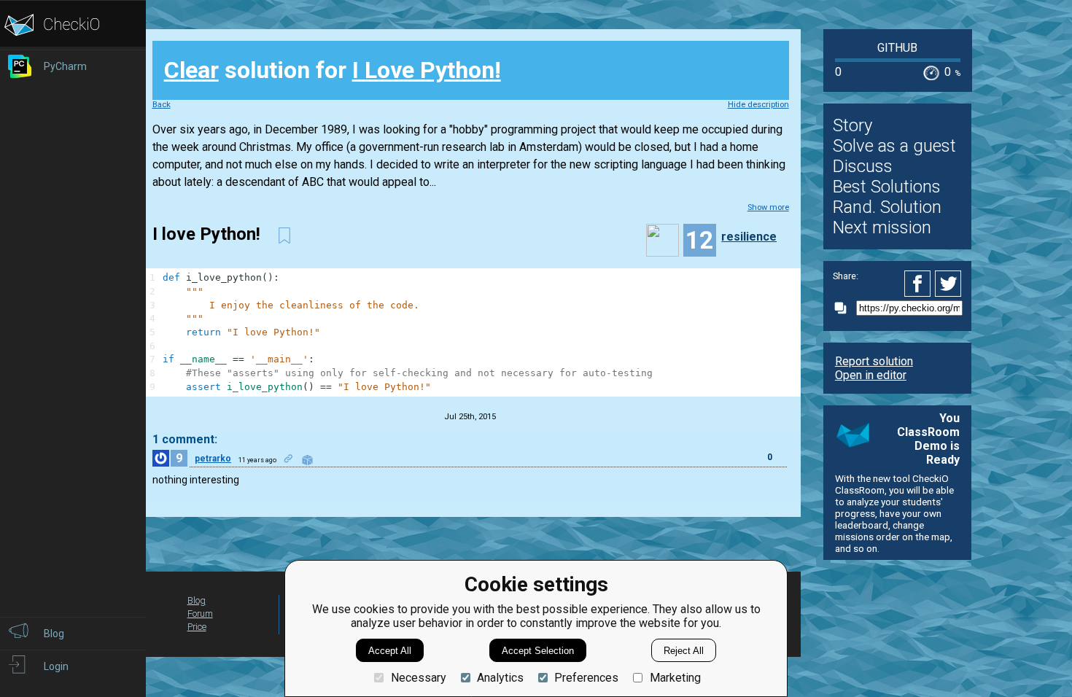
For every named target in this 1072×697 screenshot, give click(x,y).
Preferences (586, 678)
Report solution (874, 361)
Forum (200, 613)
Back (161, 104)
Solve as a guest (894, 146)
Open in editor (870, 375)
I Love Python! (426, 70)
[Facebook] (919, 283)
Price (196, 626)
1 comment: (184, 439)
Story (852, 125)
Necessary (418, 678)
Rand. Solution (887, 207)
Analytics (500, 678)
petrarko (213, 458)
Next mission (882, 227)
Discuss (863, 166)
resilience (749, 237)
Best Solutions (887, 186)
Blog (196, 600)
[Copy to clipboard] (844, 308)
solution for (332, 70)
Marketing (675, 678)
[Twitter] (949, 283)
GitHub (897, 48)
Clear (191, 70)
